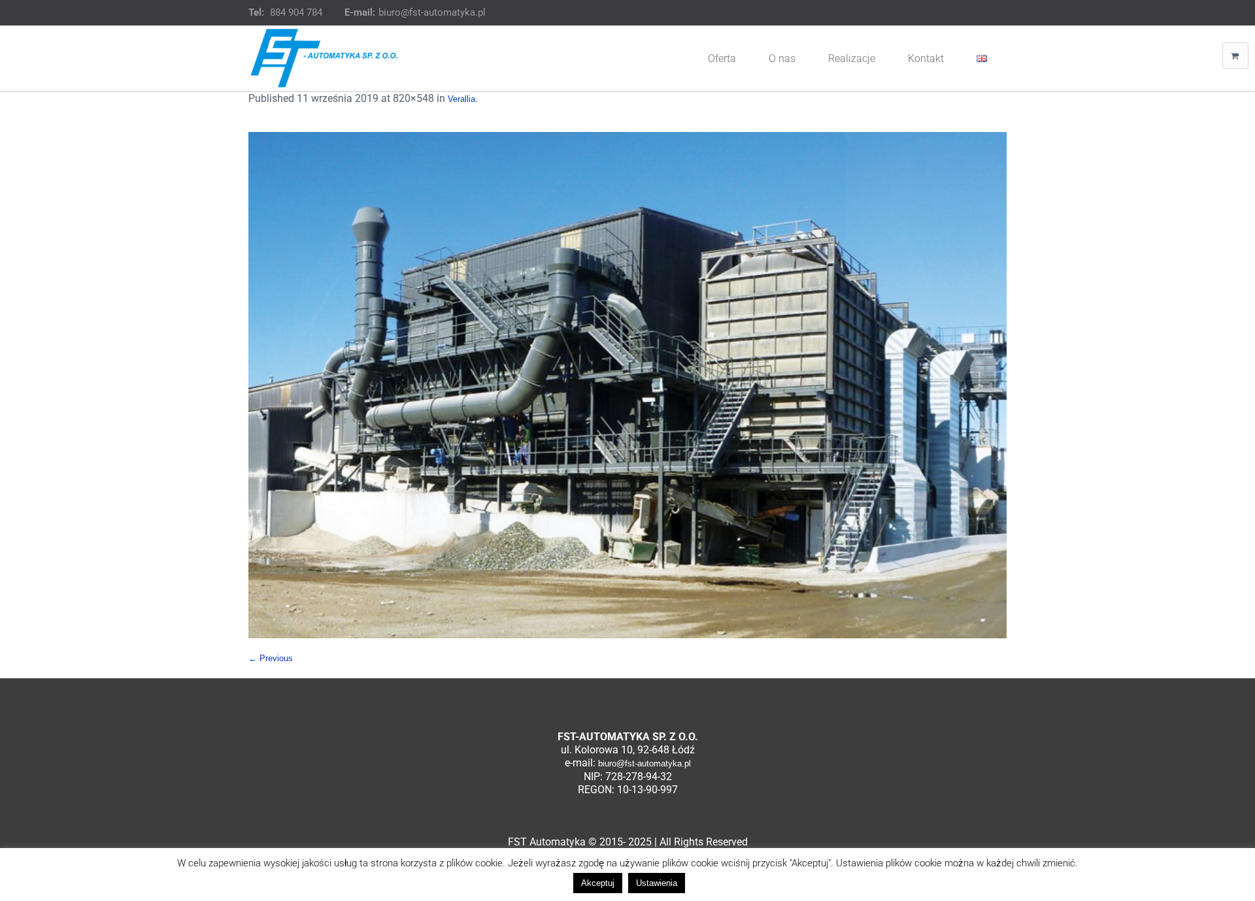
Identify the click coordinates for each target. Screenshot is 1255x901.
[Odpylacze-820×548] (627, 385)
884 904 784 (296, 12)
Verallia (461, 99)
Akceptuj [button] (597, 883)
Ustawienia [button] (656, 883)
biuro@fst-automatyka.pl (432, 12)
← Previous (270, 658)
